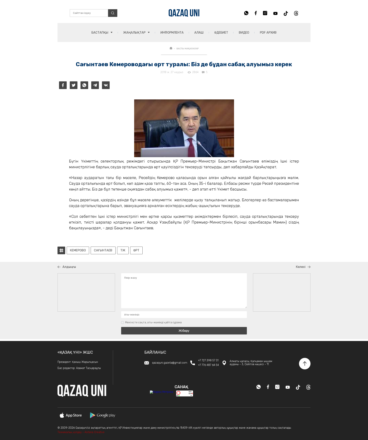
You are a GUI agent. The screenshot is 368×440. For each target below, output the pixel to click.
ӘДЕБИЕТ (221, 32)
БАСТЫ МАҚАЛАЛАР (188, 48)
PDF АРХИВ (268, 32)
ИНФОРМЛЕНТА (172, 32)
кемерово (78, 250)
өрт (136, 250)
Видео (244, 32)
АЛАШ (199, 32)
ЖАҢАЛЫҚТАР (134, 32)
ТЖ (122, 250)
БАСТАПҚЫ (100, 32)
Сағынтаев (103, 250)
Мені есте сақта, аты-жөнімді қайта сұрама (153, 322)
